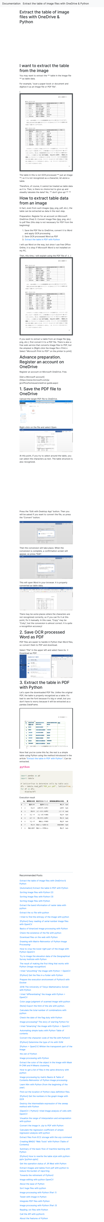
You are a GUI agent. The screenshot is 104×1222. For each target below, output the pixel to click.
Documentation (11, 3)
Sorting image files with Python (35, 901)
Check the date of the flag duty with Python (41, 1017)
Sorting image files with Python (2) (36, 892)
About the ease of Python (32, 1184)
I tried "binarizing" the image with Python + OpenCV (45, 1026)
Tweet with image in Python (33, 1197)
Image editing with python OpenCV (37, 1179)
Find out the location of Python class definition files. (45, 1092)
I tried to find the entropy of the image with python (44, 917)
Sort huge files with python (33, 1188)
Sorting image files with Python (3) (36, 896)
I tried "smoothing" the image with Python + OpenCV (45, 971)
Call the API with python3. (32, 1214)
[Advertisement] (84, 282)
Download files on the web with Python (39, 937)
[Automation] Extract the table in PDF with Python (44, 888)
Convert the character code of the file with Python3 (45, 1038)
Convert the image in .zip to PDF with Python (41, 1125)
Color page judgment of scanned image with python (45, 1001)
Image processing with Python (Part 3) (38, 1205)
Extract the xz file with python (34, 912)
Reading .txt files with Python (34, 1209)
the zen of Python (28, 1054)
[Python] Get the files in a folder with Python (41, 975)
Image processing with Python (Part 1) (38, 1192)
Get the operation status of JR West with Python (43, 1163)
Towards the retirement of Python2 (37, 1175)
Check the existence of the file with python (40, 933)
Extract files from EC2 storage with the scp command (46, 1137)
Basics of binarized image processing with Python (44, 928)
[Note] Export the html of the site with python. (42, 1006)
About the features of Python (34, 1218)
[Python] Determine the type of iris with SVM (41, 1042)
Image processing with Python (34, 1058)
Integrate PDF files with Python (35, 1201)
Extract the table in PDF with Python (42, 239)
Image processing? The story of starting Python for (44, 1022)
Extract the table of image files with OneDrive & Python (56, 3)
